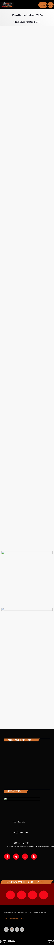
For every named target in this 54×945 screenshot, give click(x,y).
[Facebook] (22, 929)
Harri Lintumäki (25, 753)
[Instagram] (17, 929)
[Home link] (7, 5)
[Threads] (12, 929)
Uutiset (8, 156)
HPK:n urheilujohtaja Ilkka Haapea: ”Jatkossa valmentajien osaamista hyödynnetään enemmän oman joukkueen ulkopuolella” (26, 425)
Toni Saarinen (23, 765)
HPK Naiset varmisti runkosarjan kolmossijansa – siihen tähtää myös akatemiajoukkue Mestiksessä (25, 341)
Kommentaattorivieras (15, 71)
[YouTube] (6, 929)
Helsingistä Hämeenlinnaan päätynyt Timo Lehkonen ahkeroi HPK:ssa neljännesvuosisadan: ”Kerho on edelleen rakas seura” (25, 84)
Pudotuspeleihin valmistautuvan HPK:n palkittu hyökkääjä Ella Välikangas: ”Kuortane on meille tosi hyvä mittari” (27, 170)
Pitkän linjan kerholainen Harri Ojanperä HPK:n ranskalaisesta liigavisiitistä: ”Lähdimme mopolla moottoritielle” (24, 258)
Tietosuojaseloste (14, 918)
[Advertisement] (27, 691)
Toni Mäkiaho (23, 778)
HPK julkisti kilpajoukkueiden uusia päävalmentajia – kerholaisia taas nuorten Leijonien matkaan (26, 508)
